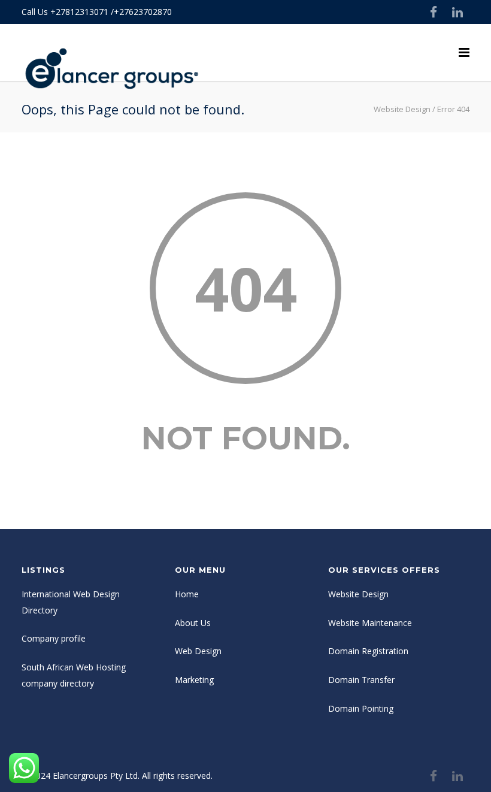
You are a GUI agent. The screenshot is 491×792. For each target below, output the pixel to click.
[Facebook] (433, 12)
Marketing (194, 679)
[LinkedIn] (457, 12)
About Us (193, 622)
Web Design (198, 651)
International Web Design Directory (71, 602)
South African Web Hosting (74, 667)
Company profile (54, 638)
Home (187, 594)
